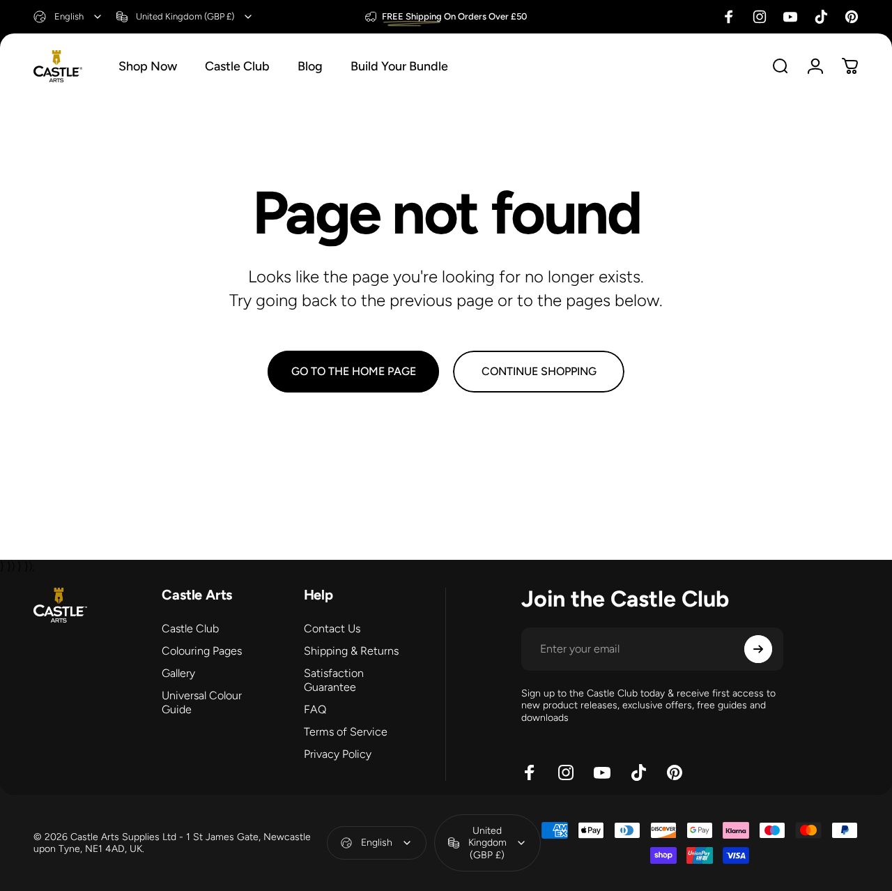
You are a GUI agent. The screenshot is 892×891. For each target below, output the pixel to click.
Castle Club (190, 628)
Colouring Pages (202, 650)
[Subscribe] (758, 649)
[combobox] (68, 16)
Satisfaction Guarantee (334, 680)
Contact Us (332, 628)
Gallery (178, 673)
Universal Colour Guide (202, 702)
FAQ (315, 709)
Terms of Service (345, 731)
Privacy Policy (337, 754)
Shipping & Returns (351, 650)
